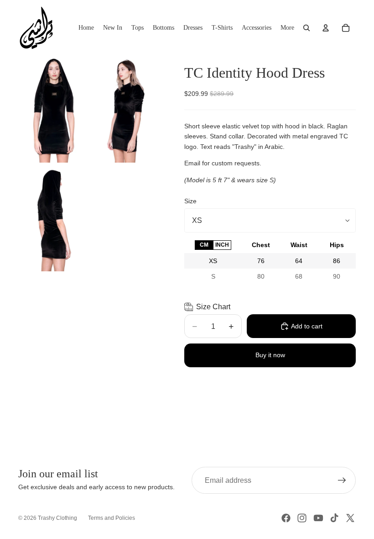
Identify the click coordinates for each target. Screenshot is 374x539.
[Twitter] (350, 518)
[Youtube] (318, 518)
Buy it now (270, 355)
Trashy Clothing (57, 518)
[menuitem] (287, 27)
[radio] (204, 245)
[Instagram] (301, 518)
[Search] (306, 28)
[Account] (326, 28)
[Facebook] (285, 518)
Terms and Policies (111, 518)
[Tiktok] (334, 518)
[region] (270, 260)
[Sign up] (342, 480)
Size (190, 201)
